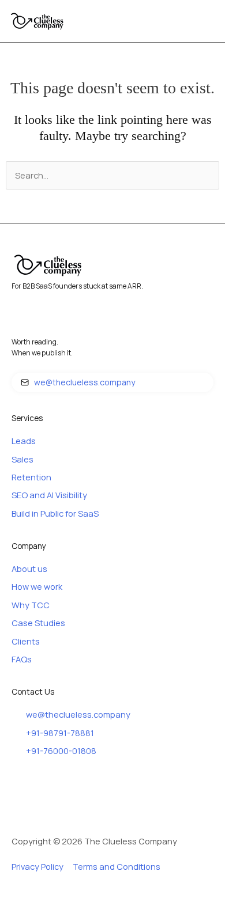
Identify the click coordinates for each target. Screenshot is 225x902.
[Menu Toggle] (210, 21)
